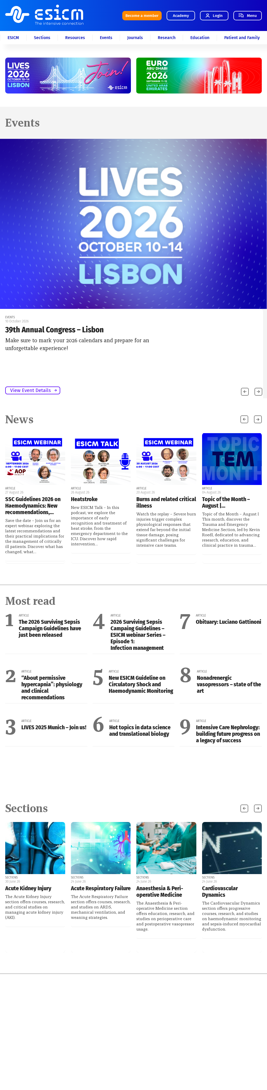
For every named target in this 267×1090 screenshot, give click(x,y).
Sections (42, 37)
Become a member (142, 15)
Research (166, 37)
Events (106, 37)
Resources (75, 37)
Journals (135, 37)
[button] (258, 392)
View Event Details (30, 390)
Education (199, 37)
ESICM (13, 37)
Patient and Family (242, 37)
